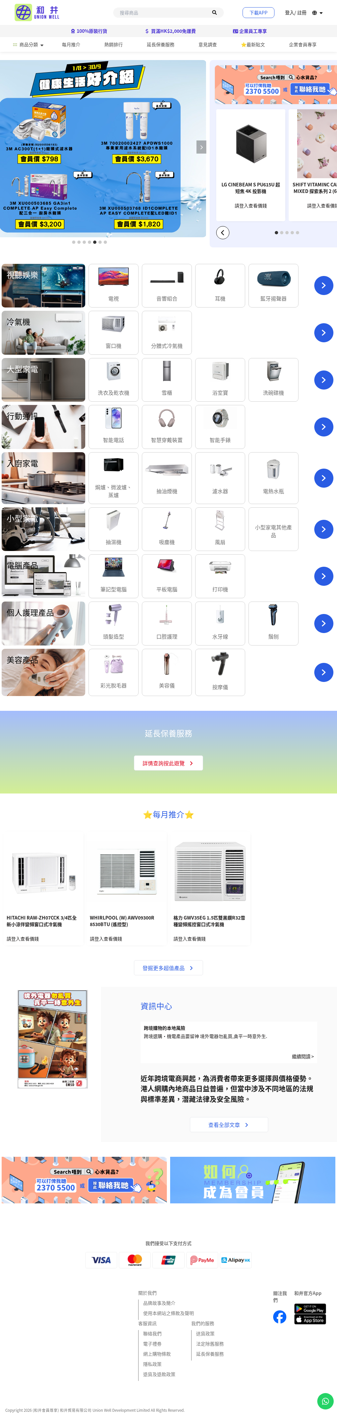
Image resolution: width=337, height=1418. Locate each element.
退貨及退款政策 (159, 1374)
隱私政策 (152, 1364)
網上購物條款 (157, 1353)
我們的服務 (202, 1323)
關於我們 (147, 1292)
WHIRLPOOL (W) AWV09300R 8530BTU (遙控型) (122, 921)
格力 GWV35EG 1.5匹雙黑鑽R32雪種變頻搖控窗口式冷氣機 (209, 921)
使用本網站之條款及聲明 (168, 1313)
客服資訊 (147, 1323)
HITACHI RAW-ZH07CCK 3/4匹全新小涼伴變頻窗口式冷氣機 (42, 921)
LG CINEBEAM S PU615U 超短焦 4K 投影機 (250, 187)
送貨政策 (205, 1333)
